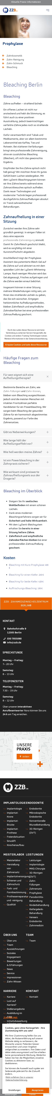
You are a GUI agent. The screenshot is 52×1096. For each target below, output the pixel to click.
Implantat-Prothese (12, 830)
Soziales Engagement (14, 955)
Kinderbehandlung (39, 905)
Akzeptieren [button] (37, 1090)
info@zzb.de (14, 642)
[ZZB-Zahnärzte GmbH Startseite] (10, 10)
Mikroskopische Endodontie (37, 814)
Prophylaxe (13, 43)
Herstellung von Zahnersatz (13, 868)
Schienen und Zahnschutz (14, 882)
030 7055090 (14, 638)
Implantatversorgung (18, 876)
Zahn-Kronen (33, 391)
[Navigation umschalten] (47, 10)
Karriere (11, 996)
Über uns (12, 940)
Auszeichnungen (16, 949)
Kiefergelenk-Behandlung (36, 911)
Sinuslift (11, 840)
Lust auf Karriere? (11, 1002)
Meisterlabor (13, 860)
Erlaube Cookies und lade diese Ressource (26, 344)
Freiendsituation (16, 836)
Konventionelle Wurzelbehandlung (39, 822)
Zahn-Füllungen (12, 391)
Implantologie (14, 808)
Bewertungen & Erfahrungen (15, 963)
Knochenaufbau (15, 845)
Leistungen (35, 860)
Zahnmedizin (36, 925)
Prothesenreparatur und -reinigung (17, 898)
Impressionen (14, 977)
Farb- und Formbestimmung (16, 890)
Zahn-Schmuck (15, 63)
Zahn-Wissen (14, 981)
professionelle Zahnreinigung (19, 240)
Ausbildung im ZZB (14, 1015)
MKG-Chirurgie (37, 868)
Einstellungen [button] (14, 1090)
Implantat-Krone (12, 814)
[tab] (26, 603)
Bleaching (12, 67)
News (10, 969)
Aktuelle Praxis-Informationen (26, 1)
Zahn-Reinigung (15, 59)
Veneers (33, 917)
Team (10, 944)
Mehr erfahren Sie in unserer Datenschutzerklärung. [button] (19, 1078)
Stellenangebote (16, 1009)
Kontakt (33, 996)
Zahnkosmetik (14, 55)
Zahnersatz (35, 888)
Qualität (11, 904)
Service (10, 973)
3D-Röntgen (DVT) (36, 830)
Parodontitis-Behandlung (36, 898)
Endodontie (35, 808)
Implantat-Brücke (12, 822)
